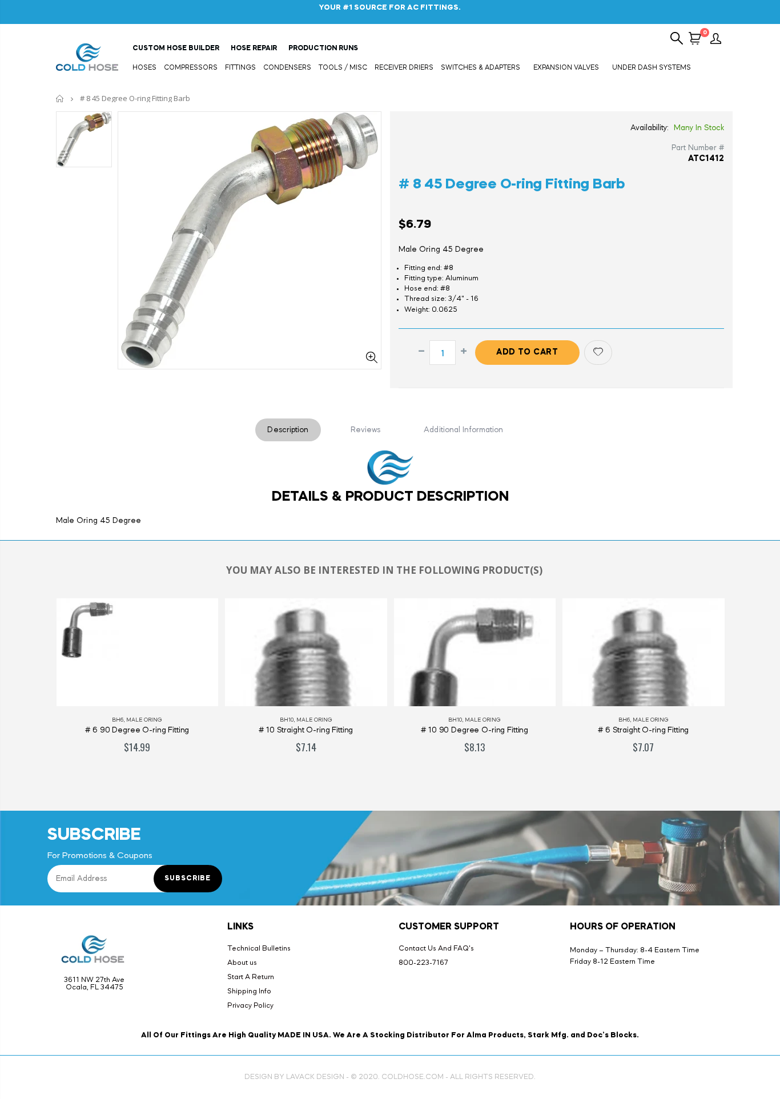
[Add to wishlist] (598, 352)
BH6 (117, 720)
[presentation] (35, 688)
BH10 (286, 720)
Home (60, 98)
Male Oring (144, 720)
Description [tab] (287, 430)
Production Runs (323, 48)
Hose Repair (254, 48)
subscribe (187, 878)
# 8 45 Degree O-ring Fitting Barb (512, 185)
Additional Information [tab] (463, 430)
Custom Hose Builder (175, 48)
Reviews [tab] (366, 430)
